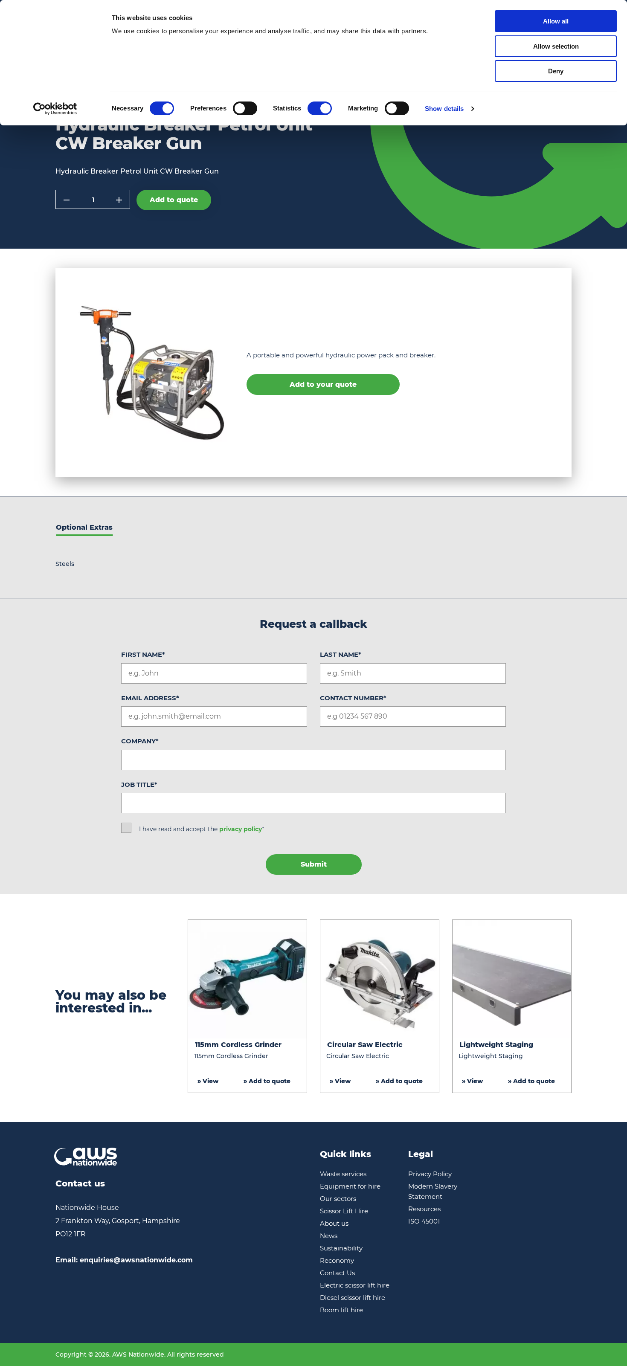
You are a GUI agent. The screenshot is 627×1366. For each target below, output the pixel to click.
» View (207, 1081)
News (328, 1236)
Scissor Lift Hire (344, 1211)
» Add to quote (267, 1081)
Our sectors (338, 1199)
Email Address (150, 698)
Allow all (556, 21)
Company (140, 741)
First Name (143, 654)
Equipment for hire (350, 1186)
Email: (124, 1260)
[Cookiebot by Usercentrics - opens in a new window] (55, 108)
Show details (444, 108)
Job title (139, 784)
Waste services (343, 1174)
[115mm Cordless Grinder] (247, 979)
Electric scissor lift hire (354, 1285)
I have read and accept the (201, 829)
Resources (424, 1209)
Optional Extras (84, 527)
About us (334, 1223)
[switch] (245, 108)
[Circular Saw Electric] (379, 979)
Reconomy (337, 1260)
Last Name (340, 654)
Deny (555, 71)
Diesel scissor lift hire (352, 1297)
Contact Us (337, 1273)
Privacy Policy (430, 1174)
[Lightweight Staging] (512, 979)
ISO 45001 (424, 1221)
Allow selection (556, 46)
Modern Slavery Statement (432, 1191)
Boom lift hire (341, 1310)
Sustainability (341, 1248)
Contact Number (353, 698)
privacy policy (240, 829)
